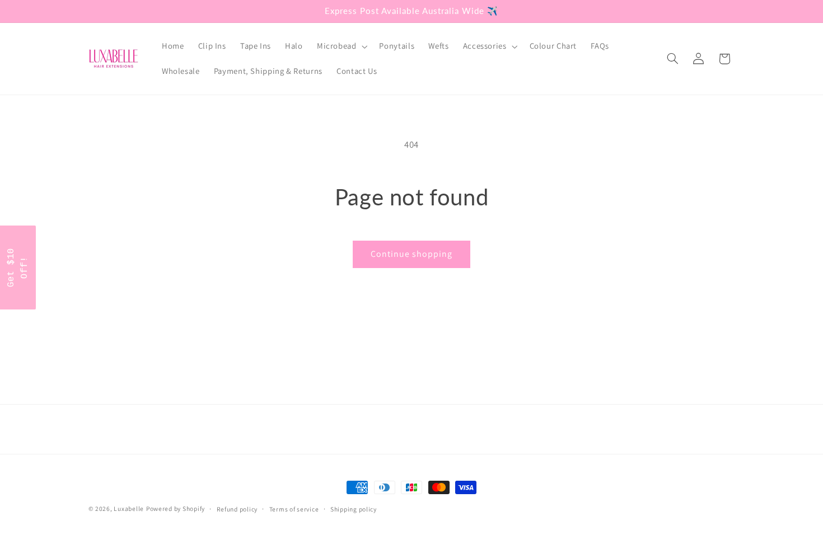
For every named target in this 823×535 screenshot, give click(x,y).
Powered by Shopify (175, 508)
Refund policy (237, 509)
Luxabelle (129, 508)
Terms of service (294, 509)
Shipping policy (353, 509)
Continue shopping (412, 254)
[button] (341, 46)
